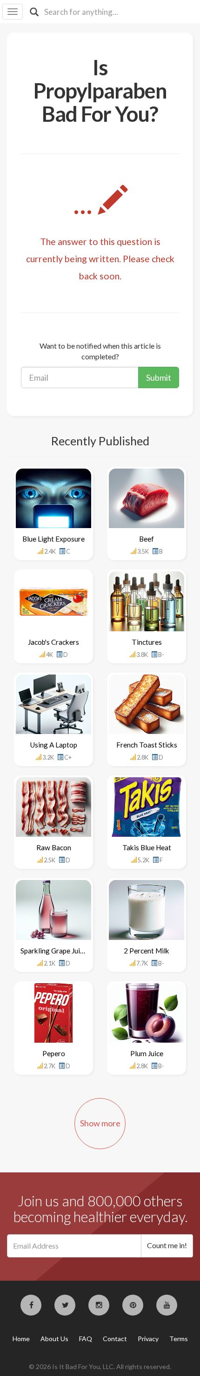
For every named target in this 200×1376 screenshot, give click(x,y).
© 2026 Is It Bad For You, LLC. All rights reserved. (100, 1366)
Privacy (148, 1339)
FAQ (85, 1339)
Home (21, 1339)
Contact (115, 1339)
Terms (178, 1339)
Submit (158, 377)
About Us (54, 1339)
